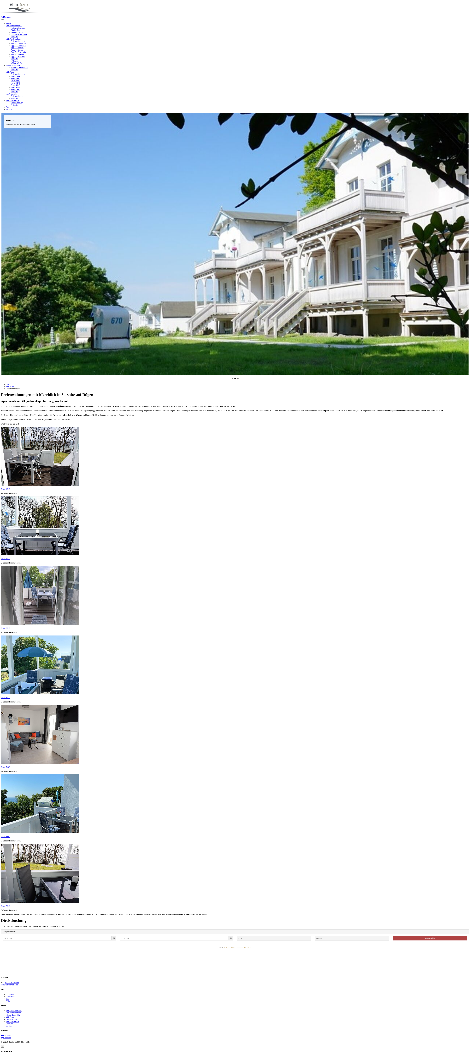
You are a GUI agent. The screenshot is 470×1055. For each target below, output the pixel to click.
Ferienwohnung (17, 96)
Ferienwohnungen (18, 28)
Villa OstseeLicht (12, 100)
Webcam (14, 61)
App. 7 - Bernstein (18, 56)
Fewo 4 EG (15, 83)
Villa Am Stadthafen (14, 26)
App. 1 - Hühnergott (19, 43)
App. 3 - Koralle (17, 48)
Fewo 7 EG (15, 89)
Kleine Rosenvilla (13, 65)
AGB (8, 1001)
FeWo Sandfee (11, 94)
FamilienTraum (17, 32)
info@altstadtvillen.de (9, 985)
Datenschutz (10, 996)
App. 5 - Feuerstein (18, 52)
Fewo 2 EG (15, 78)
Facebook (7, 1035)
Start (7, 384)
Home (8, 23)
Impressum (10, 994)
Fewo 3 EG (15, 81)
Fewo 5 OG (15, 85)
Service (9, 109)
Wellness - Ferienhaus (19, 67)
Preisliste (14, 37)
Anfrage (8, 17)
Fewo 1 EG (15, 76)
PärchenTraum (16, 30)
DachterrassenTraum (19, 34)
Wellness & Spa (17, 63)
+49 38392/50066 (12, 983)
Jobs (7, 999)
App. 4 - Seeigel (17, 50)
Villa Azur (10, 72)
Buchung (9, 107)
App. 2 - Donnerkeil (18, 45)
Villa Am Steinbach (13, 39)
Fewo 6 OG (15, 87)
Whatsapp (7, 1038)
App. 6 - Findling (17, 54)
